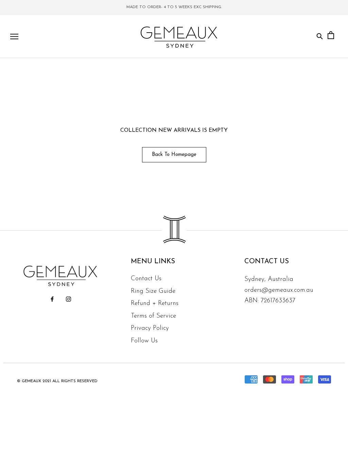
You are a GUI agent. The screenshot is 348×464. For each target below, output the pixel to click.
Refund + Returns (154, 303)
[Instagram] (68, 299)
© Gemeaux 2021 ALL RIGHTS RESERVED (57, 381)
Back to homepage (174, 154)
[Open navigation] (14, 36)
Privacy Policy (150, 328)
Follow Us (144, 341)
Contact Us (146, 278)
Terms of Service (153, 316)
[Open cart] (331, 36)
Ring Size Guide (153, 291)
